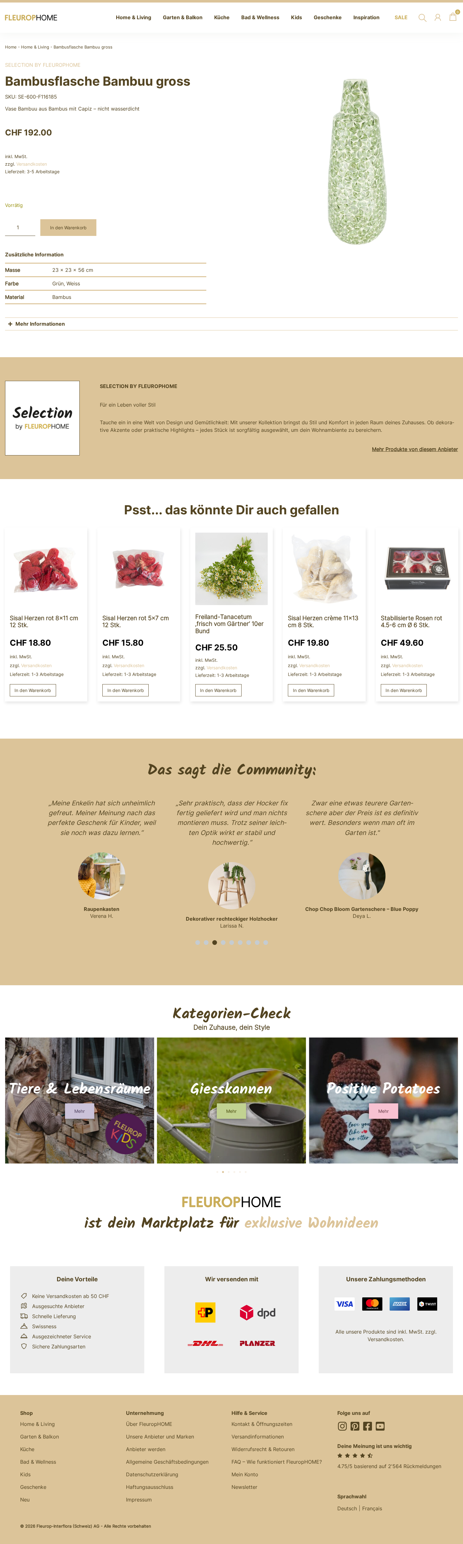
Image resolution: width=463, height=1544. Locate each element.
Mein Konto (245, 1474)
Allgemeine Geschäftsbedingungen (167, 1462)
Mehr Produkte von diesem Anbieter (415, 449)
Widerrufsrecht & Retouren (263, 1449)
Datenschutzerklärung (152, 1474)
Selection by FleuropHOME (43, 65)
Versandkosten (31, 164)
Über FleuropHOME (149, 1424)
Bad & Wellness (38, 1462)
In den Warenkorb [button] (32, 690)
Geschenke (33, 1487)
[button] (197, 942)
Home (11, 47)
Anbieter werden (145, 1449)
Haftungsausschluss (149, 1487)
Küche (27, 1449)
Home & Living (35, 47)
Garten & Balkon (39, 1436)
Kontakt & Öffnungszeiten (262, 1424)
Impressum (139, 1499)
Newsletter (244, 1487)
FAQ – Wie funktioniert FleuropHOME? (277, 1462)
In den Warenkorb (68, 227)
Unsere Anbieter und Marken (160, 1436)
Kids (25, 1474)
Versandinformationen (258, 1436)
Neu (25, 1499)
